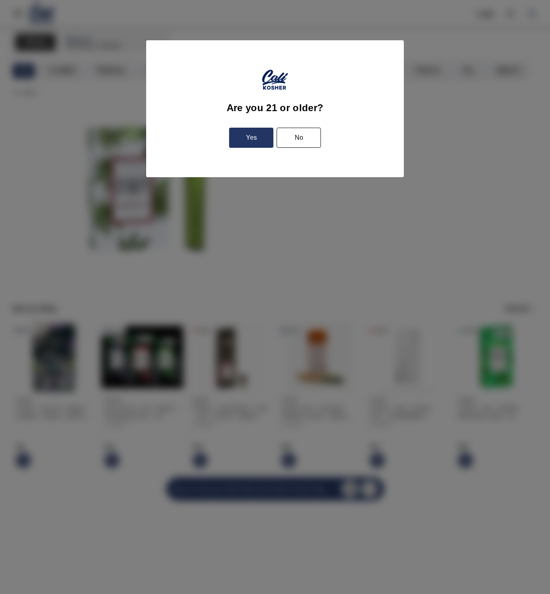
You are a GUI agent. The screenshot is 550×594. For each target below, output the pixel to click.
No (299, 137)
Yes (251, 137)
